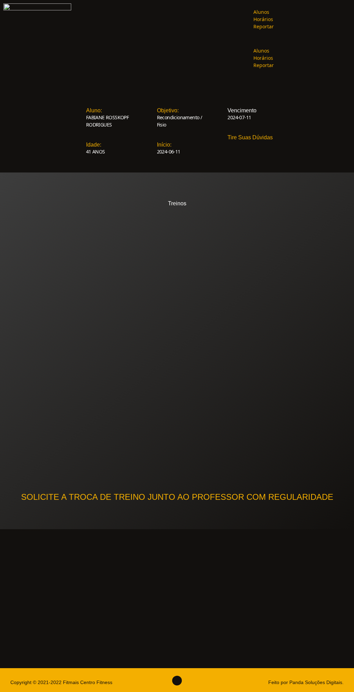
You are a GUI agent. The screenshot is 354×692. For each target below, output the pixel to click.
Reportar (263, 26)
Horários (263, 19)
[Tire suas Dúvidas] (221, 131)
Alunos (261, 12)
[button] (295, 38)
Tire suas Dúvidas (250, 137)
